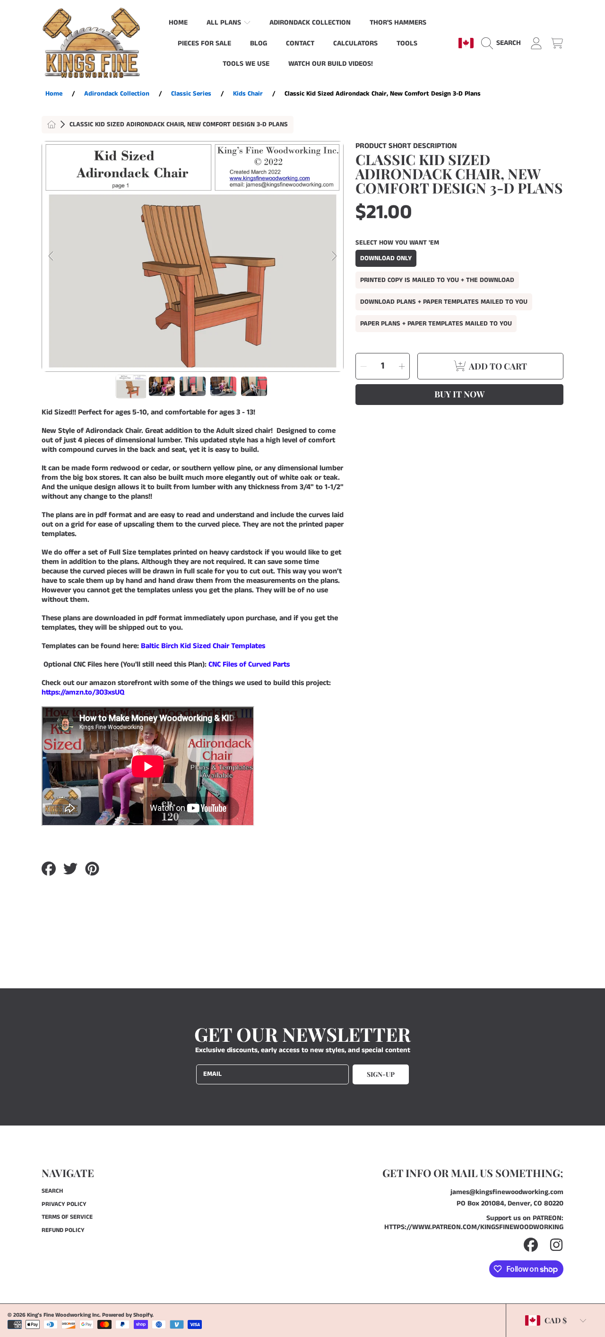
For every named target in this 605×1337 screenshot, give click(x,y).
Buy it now (459, 394)
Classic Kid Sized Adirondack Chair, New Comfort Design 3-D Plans (178, 125)
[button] (503, 43)
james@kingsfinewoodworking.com (506, 1192)
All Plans (225, 22)
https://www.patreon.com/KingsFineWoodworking (473, 1227)
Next (334, 256)
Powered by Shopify (127, 1315)
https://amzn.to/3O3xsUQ (83, 692)
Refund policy (63, 1230)
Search (52, 1191)
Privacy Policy (64, 1204)
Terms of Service (67, 1217)
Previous (51, 256)
